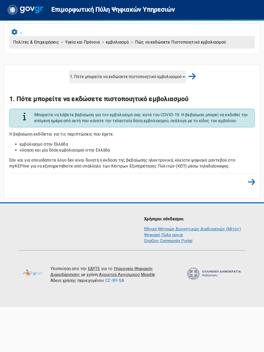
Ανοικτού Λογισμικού (119, 274)
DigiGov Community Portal (168, 240)
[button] (113, 9)
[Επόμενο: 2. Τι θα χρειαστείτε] (190, 76)
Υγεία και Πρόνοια (82, 42)
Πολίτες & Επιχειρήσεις (36, 42)
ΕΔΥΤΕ (94, 268)
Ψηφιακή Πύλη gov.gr (163, 234)
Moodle (148, 274)
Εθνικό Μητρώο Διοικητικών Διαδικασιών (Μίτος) (192, 229)
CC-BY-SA (114, 280)
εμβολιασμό (117, 42)
